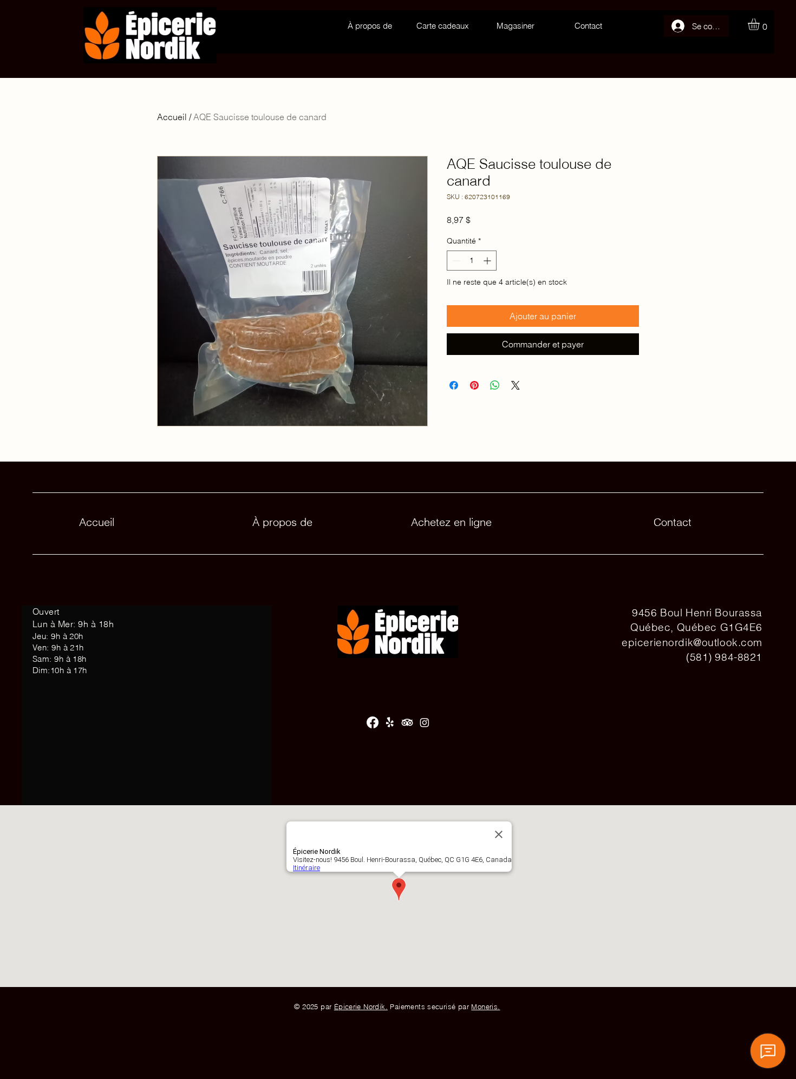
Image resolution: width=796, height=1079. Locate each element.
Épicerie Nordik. (361, 1006)
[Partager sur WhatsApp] (494, 385)
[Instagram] (424, 722)
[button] (760, 24)
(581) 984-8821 (724, 656)
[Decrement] (455, 260)
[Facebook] (373, 722)
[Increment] (488, 260)
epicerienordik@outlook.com (692, 642)
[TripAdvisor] (407, 722)
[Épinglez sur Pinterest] (474, 385)
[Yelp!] (390, 722)
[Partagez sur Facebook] (453, 385)
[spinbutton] (471, 260)
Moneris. (485, 1006)
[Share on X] (515, 385)
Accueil (172, 116)
